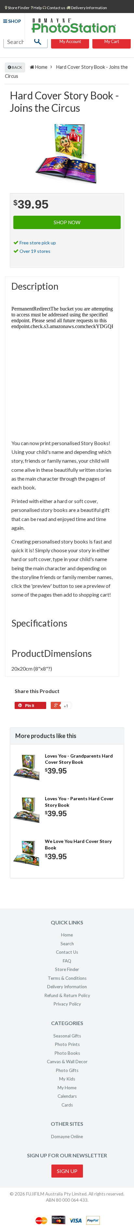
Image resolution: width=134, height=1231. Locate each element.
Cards (67, 1105)
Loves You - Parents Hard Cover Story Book (79, 802)
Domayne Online (67, 1136)
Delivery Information (88, 7)
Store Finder (67, 969)
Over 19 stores (35, 251)
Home (40, 67)
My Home (67, 1087)
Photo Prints (67, 1044)
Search (67, 943)
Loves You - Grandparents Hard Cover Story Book (79, 759)
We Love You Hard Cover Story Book (78, 844)
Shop (14, 21)
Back (16, 67)
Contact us (55, 7)
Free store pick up (38, 242)
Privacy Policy (67, 1004)
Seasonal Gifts (67, 1035)
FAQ (67, 960)
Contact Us (67, 952)
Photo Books (67, 1053)
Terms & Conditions (67, 978)
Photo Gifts (67, 1070)
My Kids (67, 1078)
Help (37, 7)
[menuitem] (17, 7)
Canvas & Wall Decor (67, 1061)
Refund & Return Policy (67, 995)
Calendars (67, 1096)
